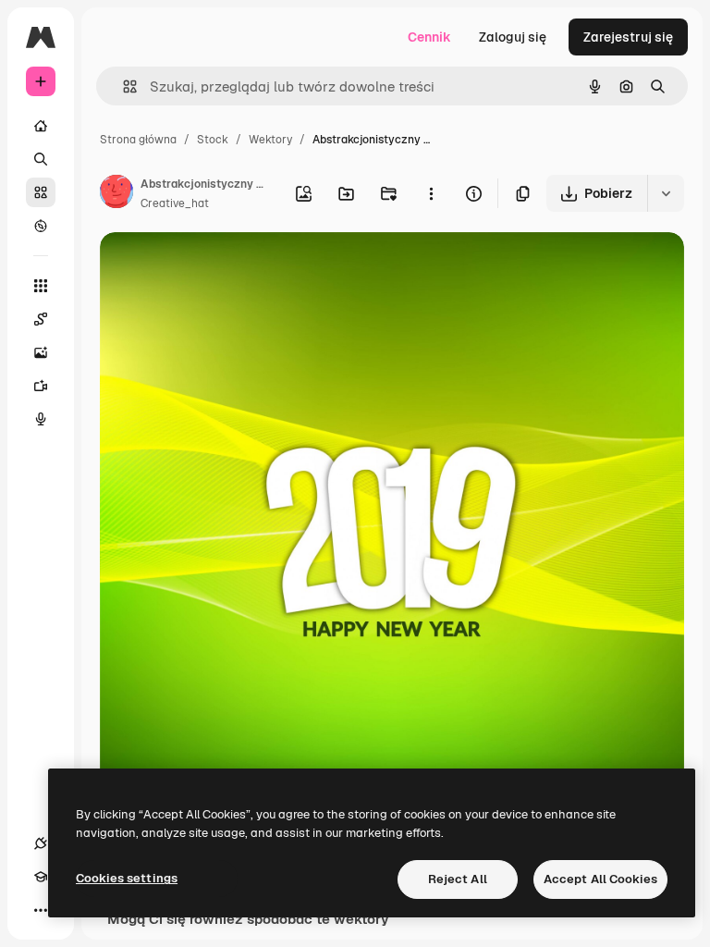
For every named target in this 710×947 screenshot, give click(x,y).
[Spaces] (40, 319)
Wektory (270, 139)
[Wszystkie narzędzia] (40, 286)
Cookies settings (127, 878)
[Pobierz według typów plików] (665, 193)
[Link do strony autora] (116, 194)
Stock (212, 139)
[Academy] (40, 877)
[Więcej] (40, 910)
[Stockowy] (40, 192)
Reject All (457, 879)
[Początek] (40, 126)
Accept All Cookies (600, 879)
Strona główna (138, 139)
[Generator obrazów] (40, 352)
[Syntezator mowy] (40, 419)
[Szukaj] (40, 159)
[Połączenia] (40, 843)
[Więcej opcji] (430, 193)
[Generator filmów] (40, 385)
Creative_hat (175, 203)
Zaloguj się (512, 37)
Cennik (429, 37)
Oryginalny (227, 268)
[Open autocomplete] (122, 86)
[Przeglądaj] (40, 225)
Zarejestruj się (628, 37)
